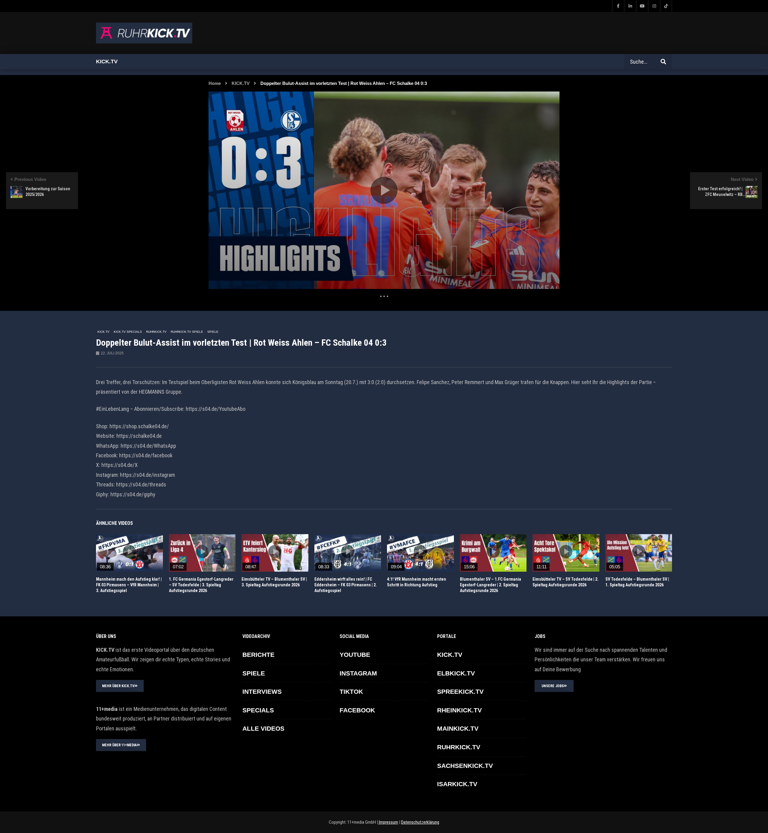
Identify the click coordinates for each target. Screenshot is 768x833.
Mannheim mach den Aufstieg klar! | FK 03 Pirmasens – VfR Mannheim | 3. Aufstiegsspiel (129, 585)
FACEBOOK (357, 710)
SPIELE (212, 331)
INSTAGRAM (358, 673)
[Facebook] (618, 6)
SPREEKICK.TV (460, 691)
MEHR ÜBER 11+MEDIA (119, 745)
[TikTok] (666, 6)
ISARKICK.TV (457, 783)
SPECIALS (258, 710)
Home (214, 83)
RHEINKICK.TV (459, 710)
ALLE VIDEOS (263, 728)
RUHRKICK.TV (156, 331)
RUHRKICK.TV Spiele (187, 331)
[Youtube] (642, 6)
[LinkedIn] (630, 6)
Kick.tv (107, 62)
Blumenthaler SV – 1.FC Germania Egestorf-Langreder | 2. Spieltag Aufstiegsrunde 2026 (490, 585)
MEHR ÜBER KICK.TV (118, 686)
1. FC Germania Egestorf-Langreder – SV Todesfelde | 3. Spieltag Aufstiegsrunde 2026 (201, 585)
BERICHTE (258, 654)
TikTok (351, 691)
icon (129, 551)
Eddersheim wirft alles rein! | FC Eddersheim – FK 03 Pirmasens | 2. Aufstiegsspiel (345, 585)
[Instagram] (654, 6)
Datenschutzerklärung (420, 822)
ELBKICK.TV (456, 673)
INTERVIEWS (262, 691)
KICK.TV (241, 83)
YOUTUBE (355, 654)
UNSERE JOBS (553, 686)
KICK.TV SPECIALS (128, 331)
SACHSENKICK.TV (465, 765)
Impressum (388, 822)
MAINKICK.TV (457, 728)
